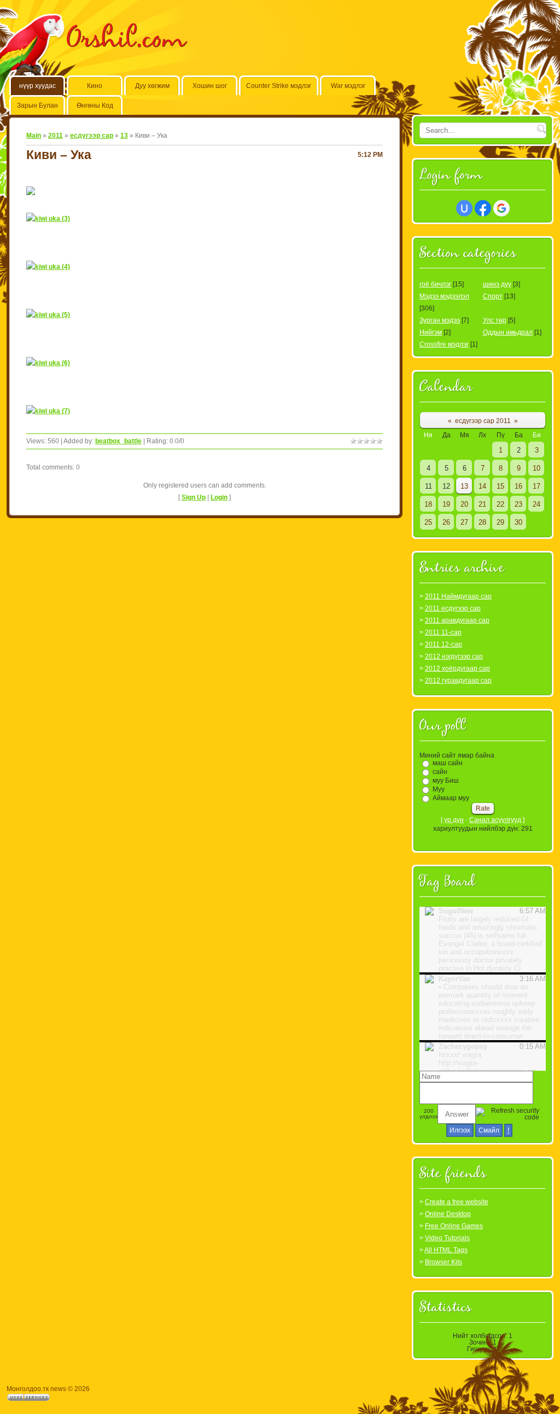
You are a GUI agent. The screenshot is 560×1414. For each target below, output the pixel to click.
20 (464, 504)
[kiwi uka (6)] (48, 363)
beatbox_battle (118, 441)
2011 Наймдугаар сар (458, 596)
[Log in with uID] (464, 208)
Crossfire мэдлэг (444, 344)
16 (518, 486)
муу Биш (446, 780)
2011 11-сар (443, 632)
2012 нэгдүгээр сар (454, 656)
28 (482, 522)
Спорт (493, 296)
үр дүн (454, 820)
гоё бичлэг (435, 284)
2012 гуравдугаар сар (458, 680)
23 (518, 504)
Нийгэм (430, 332)
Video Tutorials (447, 1238)
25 (428, 522)
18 (428, 504)
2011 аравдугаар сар (457, 620)
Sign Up (194, 497)
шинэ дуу (497, 284)
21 (482, 504)
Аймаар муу (451, 798)
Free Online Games (454, 1226)
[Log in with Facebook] (483, 208)
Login (219, 497)
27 (464, 522)
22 (500, 504)
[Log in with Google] (501, 208)
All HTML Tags (446, 1250)
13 (124, 135)
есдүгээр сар (91, 135)
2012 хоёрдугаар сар (457, 668)
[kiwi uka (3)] (48, 218)
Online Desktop (448, 1214)
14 (482, 486)
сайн (440, 772)
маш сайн (448, 763)
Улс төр (494, 320)
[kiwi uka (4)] (48, 267)
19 (446, 504)
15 (500, 486)
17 (536, 486)
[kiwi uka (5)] (48, 315)
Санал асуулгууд (495, 820)
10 (536, 468)
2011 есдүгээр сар (453, 608)
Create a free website (456, 1202)
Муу (439, 789)
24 (536, 504)
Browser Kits (443, 1262)
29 (500, 522)
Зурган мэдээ (439, 320)
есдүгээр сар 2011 (483, 421)
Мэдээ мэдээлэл (444, 296)
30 (518, 522)
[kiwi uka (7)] (48, 411)
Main (33, 135)
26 (446, 522)
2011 (55, 135)
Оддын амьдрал (508, 332)
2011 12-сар (443, 644)
